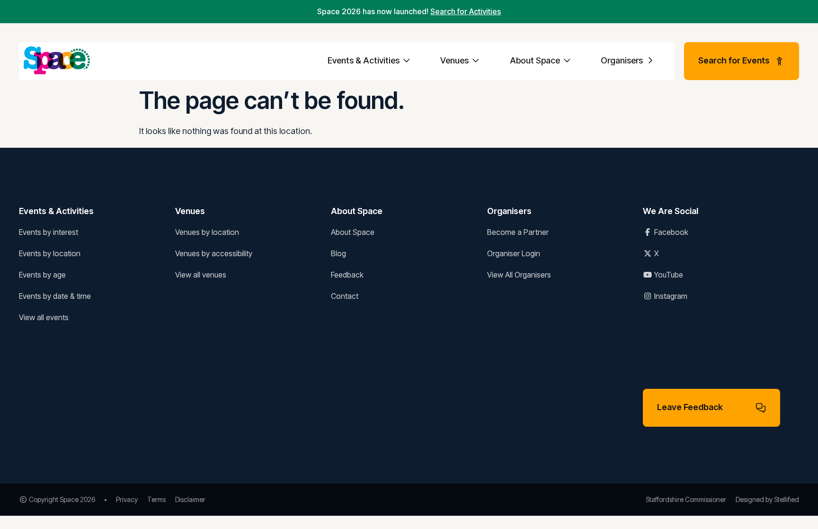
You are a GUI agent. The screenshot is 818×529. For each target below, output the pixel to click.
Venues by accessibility (213, 253)
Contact (344, 296)
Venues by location (207, 232)
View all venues (200, 274)
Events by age (42, 274)
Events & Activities (364, 60)
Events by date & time (55, 296)
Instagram (669, 296)
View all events (44, 317)
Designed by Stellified (767, 499)
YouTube (667, 274)
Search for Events (734, 60)
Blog (338, 253)
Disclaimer (190, 499)
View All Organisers (519, 274)
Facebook (670, 232)
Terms (156, 499)
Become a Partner (518, 232)
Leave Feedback (690, 407)
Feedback (347, 274)
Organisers (623, 60)
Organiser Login (513, 253)
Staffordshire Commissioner (686, 499)
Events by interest (48, 232)
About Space (536, 60)
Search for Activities (465, 11)
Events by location (49, 253)
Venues (455, 60)
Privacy (127, 499)
